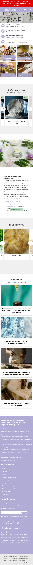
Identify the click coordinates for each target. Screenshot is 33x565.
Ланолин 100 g (16, 255)
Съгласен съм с (14, 516)
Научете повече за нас (8, 460)
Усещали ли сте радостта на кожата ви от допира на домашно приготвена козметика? (16, 310)
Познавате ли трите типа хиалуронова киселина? (16, 342)
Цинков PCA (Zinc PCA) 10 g (16, 121)
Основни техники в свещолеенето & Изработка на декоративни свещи (16, 373)
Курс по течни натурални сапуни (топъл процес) (16, 404)
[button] (3, 109)
